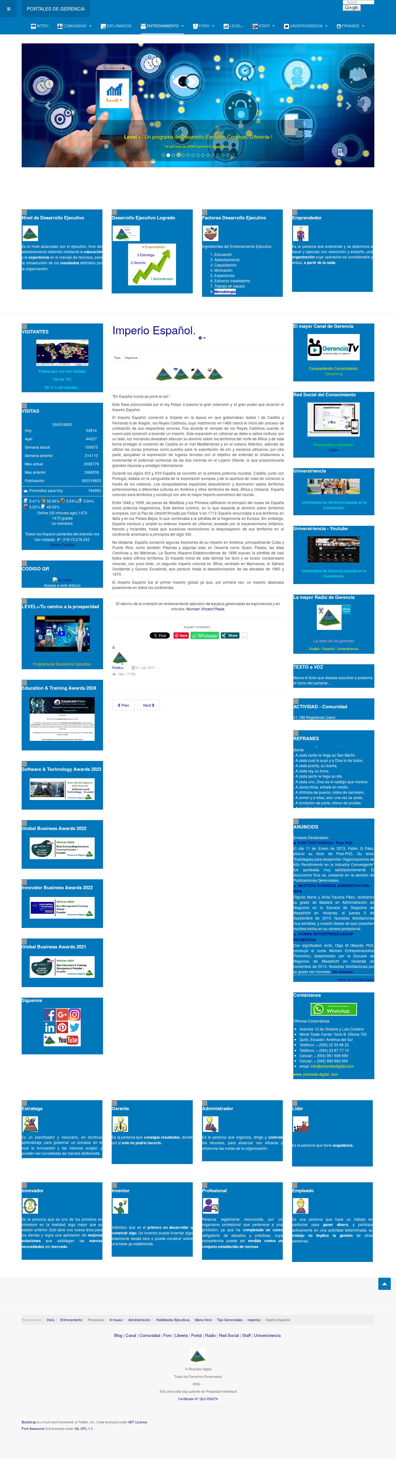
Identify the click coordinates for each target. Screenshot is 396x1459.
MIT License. (138, 1421)
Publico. (118, 667)
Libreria (181, 1335)
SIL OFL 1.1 (84, 1428)
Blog (118, 1335)
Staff (246, 1335)
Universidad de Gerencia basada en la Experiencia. (333, 573)
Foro (167, 1335)
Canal (131, 1335)
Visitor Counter (62, 544)
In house (116, 1319)
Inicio (50, 1319)
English (314, 648)
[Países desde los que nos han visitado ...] (62, 353)
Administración (138, 1319)
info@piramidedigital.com (332, 1066)
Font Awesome (33, 1428)
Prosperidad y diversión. (333, 444)
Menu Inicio (203, 1319)
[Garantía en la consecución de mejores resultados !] (198, 105)
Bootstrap (29, 1421)
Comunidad (150, 1335)
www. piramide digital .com (315, 1074)
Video (334, 449)
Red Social (229, 1335)
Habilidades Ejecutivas (172, 1319)
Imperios (131, 358)
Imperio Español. (154, 329)
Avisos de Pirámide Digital (356, 980)
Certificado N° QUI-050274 (198, 1398)
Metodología (225, 291)
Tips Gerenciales (230, 1319)
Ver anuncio (342, 971)
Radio (210, 1335)
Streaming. (333, 373)
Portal (196, 1335)
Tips (117, 358)
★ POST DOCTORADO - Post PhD (322, 843)
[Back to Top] (384, 1284)
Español (328, 648)
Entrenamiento (70, 1319)
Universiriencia (347, 648)
